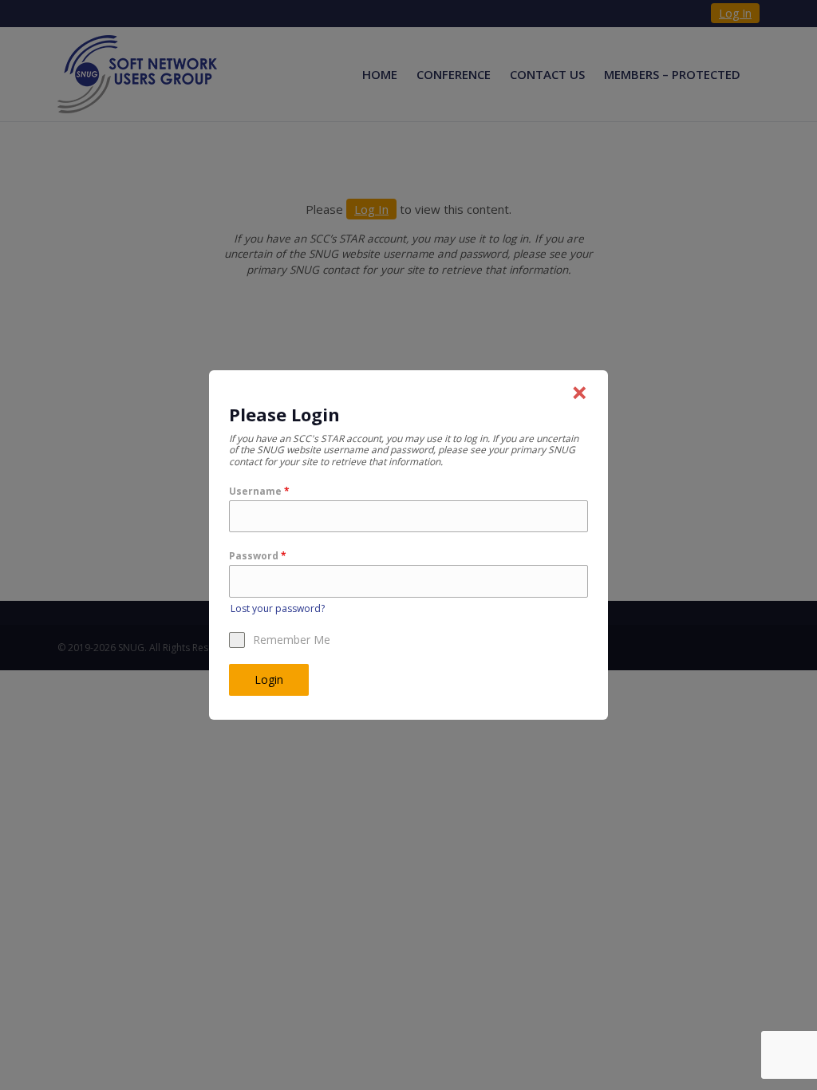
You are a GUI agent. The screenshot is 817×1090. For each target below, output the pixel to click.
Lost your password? (278, 608)
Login (269, 679)
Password (257, 556)
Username (259, 491)
